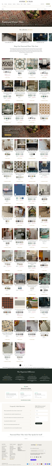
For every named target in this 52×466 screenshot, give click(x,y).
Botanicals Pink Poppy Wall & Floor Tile (20, 286)
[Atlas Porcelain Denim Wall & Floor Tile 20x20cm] (5, 199)
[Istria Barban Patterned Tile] (5, 264)
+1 (48, 118)
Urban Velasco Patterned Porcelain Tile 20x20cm (32, 219)
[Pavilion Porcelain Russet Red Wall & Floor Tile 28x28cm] (8, 243)
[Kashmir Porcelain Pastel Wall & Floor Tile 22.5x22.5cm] (33, 288)
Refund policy (3, 464)
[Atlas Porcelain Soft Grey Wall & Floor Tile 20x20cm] (9, 199)
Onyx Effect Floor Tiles (43, 367)
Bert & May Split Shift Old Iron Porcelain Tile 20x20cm (32, 310)
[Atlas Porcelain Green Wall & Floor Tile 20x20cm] (7, 199)
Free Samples (4, 449)
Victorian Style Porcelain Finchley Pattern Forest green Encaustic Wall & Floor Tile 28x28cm (44, 287)
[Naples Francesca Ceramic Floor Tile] (44, 220)
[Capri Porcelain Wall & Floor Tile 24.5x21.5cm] (41, 96)
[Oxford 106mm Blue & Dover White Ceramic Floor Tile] (8, 312)
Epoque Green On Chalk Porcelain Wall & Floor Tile (44, 333)
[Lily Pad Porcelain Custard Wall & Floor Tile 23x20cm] (33, 176)
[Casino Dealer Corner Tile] (20, 312)
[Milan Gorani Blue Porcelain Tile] (21, 198)
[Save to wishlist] (3, 68)
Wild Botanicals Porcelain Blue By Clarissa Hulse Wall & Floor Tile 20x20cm (44, 174)
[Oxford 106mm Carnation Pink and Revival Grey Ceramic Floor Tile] (10, 312)
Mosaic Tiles (11, 446)
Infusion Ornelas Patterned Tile (20, 240)
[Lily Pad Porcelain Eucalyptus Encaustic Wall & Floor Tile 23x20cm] (34, 176)
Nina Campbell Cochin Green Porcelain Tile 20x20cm (32, 93)
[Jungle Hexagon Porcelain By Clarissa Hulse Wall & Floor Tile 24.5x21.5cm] (43, 96)
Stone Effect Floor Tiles (23, 368)
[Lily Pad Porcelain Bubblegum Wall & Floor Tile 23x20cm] (31, 176)
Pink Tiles (11, 452)
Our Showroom (4, 446)
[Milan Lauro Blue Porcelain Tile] (23, 198)
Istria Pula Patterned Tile (7, 262)
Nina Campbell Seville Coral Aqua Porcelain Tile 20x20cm (32, 197)
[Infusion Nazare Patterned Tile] (20, 242)
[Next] (48, 39)
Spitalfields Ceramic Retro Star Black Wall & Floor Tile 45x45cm (20, 174)
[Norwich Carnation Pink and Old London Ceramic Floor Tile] (41, 118)
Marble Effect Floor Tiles (28, 367)
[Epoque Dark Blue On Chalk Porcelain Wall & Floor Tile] (41, 335)
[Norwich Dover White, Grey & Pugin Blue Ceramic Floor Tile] (45, 118)
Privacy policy (6, 464)
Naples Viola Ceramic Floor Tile (44, 218)
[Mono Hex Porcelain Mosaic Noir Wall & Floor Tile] (34, 154)
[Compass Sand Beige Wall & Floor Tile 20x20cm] (44, 199)
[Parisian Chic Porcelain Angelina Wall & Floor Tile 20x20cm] (18, 357)
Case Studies (4, 454)
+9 (11, 96)
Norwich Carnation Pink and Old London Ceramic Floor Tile (44, 116)
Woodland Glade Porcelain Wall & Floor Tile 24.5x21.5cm (7, 116)
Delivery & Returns (5, 456)
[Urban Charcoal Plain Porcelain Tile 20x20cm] (18, 221)
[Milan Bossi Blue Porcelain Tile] (17, 198)
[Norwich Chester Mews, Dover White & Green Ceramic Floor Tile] (43, 118)
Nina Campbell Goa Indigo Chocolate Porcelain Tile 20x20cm (7, 93)
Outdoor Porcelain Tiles (12, 455)
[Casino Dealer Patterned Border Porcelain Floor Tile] (18, 312)
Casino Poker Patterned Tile (19, 332)
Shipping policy (14, 464)
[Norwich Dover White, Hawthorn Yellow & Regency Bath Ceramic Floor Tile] (47, 118)
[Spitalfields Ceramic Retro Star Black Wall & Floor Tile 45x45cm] (17, 95)
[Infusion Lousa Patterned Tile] (18, 242)
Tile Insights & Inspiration (4, 451)
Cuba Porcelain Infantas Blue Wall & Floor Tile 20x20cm (44, 310)
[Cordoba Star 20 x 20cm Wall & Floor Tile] (9, 154)
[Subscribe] (44, 451)
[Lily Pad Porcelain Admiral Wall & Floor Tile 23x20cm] (29, 176)
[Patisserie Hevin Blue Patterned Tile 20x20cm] (8, 72)
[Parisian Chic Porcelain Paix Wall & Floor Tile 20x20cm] (22, 357)
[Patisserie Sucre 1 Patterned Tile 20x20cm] (10, 72)
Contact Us (3, 448)
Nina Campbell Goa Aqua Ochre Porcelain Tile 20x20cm (44, 152)
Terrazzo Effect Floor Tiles (40, 368)
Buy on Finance (4, 455)
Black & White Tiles (13, 448)
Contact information (18, 464)
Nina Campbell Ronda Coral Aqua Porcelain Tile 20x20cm (32, 241)
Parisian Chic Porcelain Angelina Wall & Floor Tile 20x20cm (20, 355)
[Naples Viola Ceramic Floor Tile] (46, 220)
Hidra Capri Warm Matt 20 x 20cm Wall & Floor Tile (19, 71)
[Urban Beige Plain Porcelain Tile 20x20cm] (16, 221)
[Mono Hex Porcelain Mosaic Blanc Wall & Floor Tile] (30, 154)
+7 (48, 290)
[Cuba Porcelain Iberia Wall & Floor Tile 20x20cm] (31, 73)
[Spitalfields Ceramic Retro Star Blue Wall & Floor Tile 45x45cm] (19, 95)
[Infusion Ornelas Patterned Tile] (22, 242)
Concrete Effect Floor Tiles (20, 367)
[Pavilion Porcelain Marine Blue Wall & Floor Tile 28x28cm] (6, 243)
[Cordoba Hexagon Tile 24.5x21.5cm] (5, 154)
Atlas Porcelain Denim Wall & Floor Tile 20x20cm (7, 355)
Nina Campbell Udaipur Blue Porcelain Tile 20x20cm (19, 152)
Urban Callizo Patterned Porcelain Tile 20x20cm (20, 219)
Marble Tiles (11, 447)
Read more (26, 438)
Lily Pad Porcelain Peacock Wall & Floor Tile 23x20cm (32, 174)
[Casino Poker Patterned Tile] (22, 312)
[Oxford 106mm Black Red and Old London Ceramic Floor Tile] (6, 312)
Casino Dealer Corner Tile (32, 332)
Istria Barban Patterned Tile (19, 262)
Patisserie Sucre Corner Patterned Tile (32, 116)
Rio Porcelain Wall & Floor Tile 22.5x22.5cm (44, 241)
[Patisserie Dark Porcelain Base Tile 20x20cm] (6, 72)
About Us (3, 447)
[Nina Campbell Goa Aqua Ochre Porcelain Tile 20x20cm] (8, 96)
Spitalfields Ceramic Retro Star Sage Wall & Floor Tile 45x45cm (20, 93)
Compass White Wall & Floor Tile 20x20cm (44, 197)
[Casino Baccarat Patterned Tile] (16, 312)
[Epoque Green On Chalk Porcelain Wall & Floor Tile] (43, 335)
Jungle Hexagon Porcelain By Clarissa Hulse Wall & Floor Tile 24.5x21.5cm (44, 93)
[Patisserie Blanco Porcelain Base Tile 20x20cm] (4, 72)
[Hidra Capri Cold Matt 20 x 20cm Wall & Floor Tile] (19, 73)
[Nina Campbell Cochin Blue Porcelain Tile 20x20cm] (4, 96)
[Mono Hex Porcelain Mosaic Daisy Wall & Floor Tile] (32, 154)
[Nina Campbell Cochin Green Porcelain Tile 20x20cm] (6, 96)
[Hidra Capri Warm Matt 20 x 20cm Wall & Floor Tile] (21, 73)
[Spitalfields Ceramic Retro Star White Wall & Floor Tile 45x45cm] (23, 95)
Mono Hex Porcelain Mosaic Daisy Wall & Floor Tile (32, 152)
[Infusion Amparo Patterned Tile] (16, 242)
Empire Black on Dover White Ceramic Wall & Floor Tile (7, 219)
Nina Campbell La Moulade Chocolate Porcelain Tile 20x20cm (32, 263)
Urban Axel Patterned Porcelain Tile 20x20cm (44, 263)
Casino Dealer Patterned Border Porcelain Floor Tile (20, 310)
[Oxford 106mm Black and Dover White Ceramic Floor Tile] (4, 312)
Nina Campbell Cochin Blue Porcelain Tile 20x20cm (19, 116)
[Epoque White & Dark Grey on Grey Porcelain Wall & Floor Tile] (47, 335)
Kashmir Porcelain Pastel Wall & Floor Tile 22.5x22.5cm (32, 286)
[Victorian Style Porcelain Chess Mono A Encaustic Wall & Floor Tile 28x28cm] (45, 290)
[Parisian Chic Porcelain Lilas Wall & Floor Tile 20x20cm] (20, 357)
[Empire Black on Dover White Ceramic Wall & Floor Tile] (6, 221)
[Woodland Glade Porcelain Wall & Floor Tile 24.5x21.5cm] (45, 96)
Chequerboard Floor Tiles (12, 367)
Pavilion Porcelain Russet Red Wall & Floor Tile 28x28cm (7, 241)
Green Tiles (11, 449)
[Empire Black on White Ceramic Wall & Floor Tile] (8, 221)
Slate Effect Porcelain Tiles (15, 368)
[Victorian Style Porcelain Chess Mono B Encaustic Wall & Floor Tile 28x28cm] (47, 290)
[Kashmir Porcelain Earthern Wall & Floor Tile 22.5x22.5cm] (31, 288)
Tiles (4, 18)
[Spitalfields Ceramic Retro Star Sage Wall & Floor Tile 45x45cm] (21, 95)
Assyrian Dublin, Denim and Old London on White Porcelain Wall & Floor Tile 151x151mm (7, 333)
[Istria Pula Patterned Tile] (7, 264)
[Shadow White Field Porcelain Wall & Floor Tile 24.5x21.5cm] (47, 96)
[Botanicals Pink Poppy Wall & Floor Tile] (21, 288)
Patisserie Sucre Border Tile (7, 70)
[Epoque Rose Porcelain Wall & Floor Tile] (45, 335)
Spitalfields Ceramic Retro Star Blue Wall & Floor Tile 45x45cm (7, 174)
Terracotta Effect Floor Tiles (31, 368)
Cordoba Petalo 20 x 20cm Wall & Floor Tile (8, 152)
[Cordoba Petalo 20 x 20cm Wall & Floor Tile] (7, 154)
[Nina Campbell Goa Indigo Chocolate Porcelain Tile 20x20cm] (10, 96)
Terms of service (10, 464)
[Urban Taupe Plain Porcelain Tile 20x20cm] (22, 221)
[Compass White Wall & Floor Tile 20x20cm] (46, 199)
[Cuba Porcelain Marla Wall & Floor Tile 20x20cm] (33, 73)
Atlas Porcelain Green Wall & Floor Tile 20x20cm (7, 197)
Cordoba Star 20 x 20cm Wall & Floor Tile (7, 286)
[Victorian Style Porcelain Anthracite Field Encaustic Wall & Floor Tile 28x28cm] (41, 290)
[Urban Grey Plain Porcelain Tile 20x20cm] (20, 221)
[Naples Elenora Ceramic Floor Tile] (42, 220)
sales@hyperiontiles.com (21, 450)
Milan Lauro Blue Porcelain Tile (20, 196)
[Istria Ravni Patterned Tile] (9, 264)
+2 (11, 72)
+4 (48, 265)
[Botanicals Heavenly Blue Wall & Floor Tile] (19, 288)
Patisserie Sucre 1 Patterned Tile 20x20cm (44, 71)
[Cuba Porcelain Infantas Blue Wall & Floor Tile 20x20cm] (34, 73)
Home (2, 18)
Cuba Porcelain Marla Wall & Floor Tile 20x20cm (32, 71)
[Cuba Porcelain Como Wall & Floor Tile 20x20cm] (29, 73)
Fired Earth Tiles (12, 456)
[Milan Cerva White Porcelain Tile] (19, 198)
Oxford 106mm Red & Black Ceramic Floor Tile (7, 310)
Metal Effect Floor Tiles (36, 367)
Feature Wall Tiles (12, 453)
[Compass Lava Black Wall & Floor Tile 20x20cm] (42, 199)
